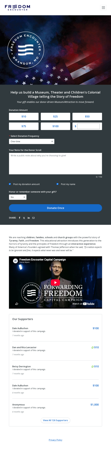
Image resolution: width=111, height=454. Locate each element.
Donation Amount (18, 110)
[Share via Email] (33, 217)
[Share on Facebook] (20, 217)
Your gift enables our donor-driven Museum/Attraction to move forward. (55, 102)
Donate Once (55, 208)
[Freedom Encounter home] (17, 7)
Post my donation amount (26, 184)
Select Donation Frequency (25, 136)
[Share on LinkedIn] (29, 217)
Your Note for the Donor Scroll (25, 150)
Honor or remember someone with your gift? (33, 191)
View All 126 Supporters (55, 420)
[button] (103, 7)
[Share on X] (24, 217)
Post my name (68, 184)
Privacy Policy (55, 439)
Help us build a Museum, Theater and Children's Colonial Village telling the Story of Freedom (55, 94)
